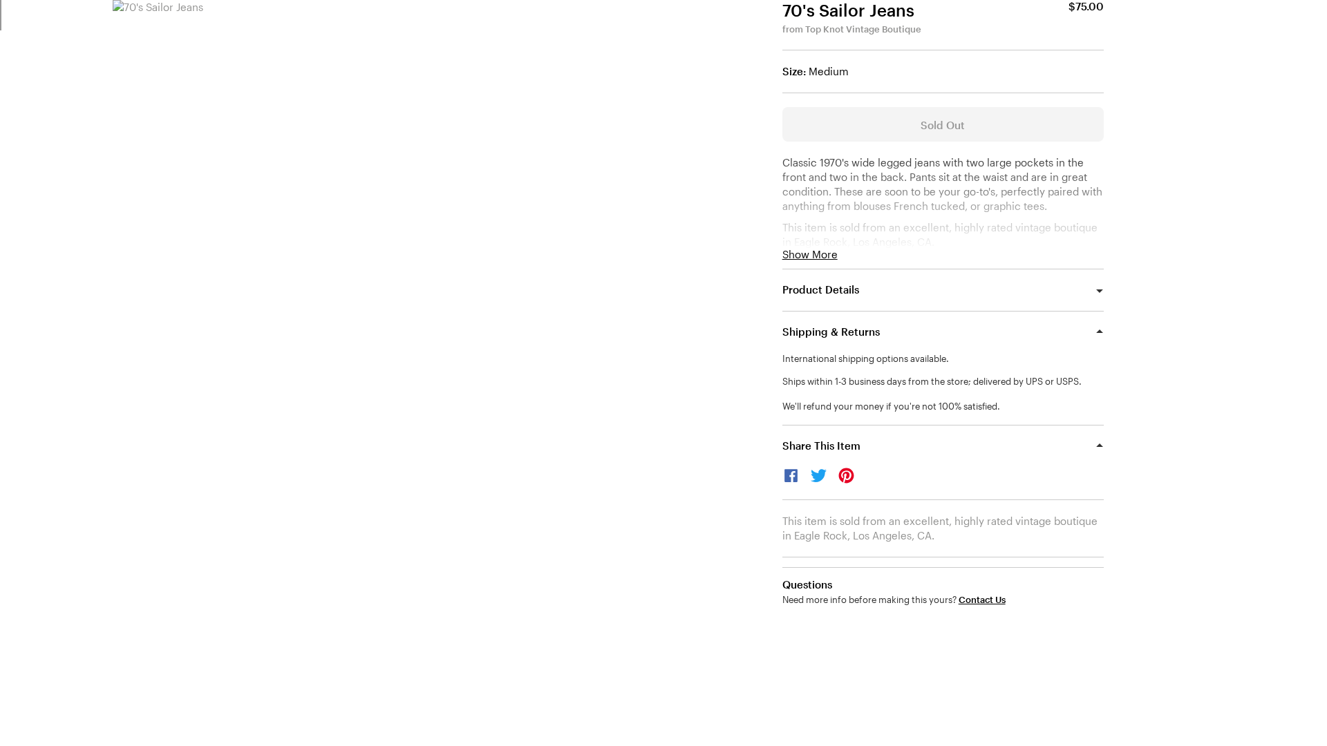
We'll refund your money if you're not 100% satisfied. (891, 406)
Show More (810, 254)
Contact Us (982, 599)
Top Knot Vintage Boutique (863, 29)
